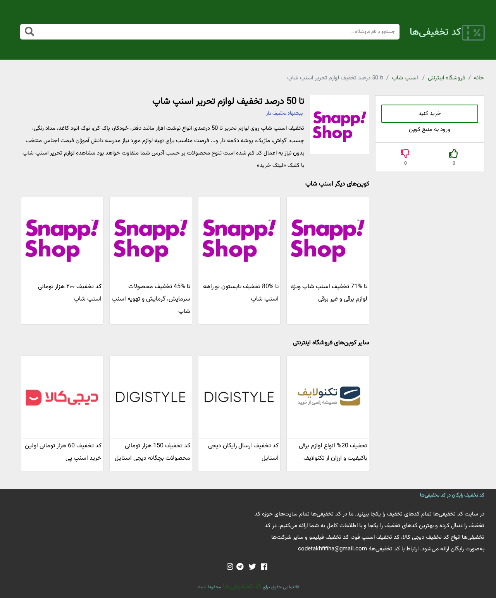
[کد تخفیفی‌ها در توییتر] (252, 567)
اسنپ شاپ (405, 78)
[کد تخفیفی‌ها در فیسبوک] (264, 567)
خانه (479, 78)
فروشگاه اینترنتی (446, 78)
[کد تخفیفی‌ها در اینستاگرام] (230, 567)
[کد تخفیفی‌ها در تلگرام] (240, 567)
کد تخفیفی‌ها (241, 586)
